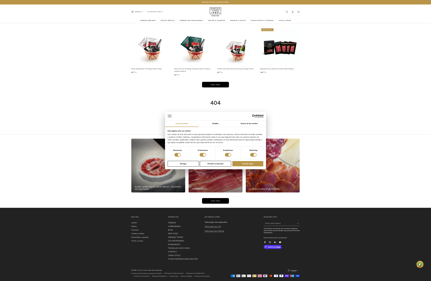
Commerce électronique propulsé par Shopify (146, 273)
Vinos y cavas (137, 241)
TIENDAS (172, 223)
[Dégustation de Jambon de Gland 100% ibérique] (280, 47)
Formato (135, 230)
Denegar (183, 164)
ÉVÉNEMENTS (174, 244)
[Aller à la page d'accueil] (215, 12)
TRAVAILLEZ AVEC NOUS (179, 248)
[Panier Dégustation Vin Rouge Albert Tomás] (151, 47)
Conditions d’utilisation (142, 276)
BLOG (170, 230)
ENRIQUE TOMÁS (175, 237)
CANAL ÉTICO (174, 255)
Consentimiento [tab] (182, 123)
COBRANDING (174, 226)
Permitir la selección (215, 164)
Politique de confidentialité (195, 273)
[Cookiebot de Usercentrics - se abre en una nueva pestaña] (254, 116)
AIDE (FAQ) (173, 233)
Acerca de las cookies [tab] (249, 123)
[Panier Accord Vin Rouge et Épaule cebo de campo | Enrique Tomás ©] (194, 47)
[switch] (203, 155)
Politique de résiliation (202, 276)
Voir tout (215, 85)
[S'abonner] (298, 223)
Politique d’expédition (159, 276)
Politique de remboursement (174, 273)
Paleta (134, 226)
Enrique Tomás (142, 270)
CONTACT (172, 252)
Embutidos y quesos (139, 237)
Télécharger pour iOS (213, 227)
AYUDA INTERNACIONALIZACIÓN (183, 259)
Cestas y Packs (137, 233)
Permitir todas (247, 164)
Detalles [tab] (215, 123)
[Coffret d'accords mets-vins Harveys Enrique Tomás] (237, 47)
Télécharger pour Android (214, 231)
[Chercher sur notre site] (287, 11)
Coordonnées (173, 276)
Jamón (134, 223)
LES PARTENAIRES (176, 241)
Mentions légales (186, 276)
